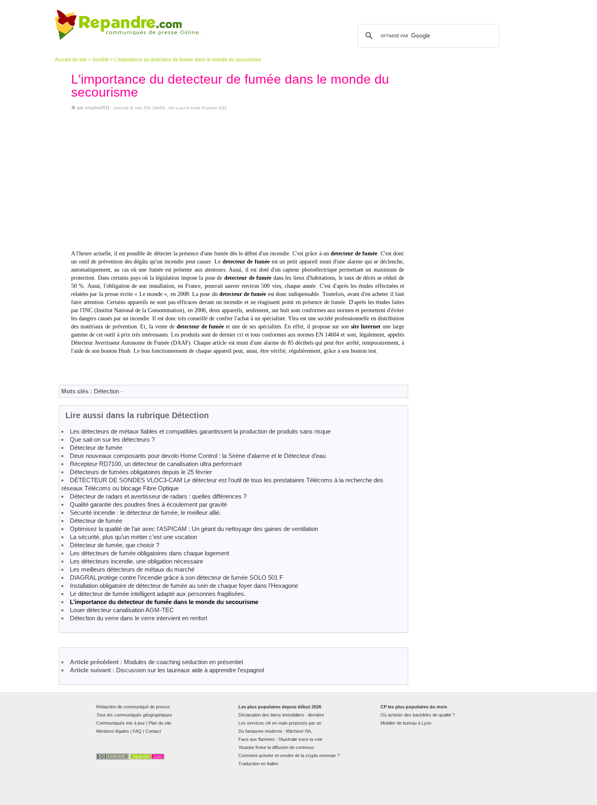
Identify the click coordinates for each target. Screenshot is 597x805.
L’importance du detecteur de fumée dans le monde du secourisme (164, 601)
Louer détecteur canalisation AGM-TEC (122, 609)
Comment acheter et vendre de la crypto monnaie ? (289, 755)
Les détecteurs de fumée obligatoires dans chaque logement (149, 553)
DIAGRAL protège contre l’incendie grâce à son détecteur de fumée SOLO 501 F (176, 577)
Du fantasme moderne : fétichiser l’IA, (275, 731)
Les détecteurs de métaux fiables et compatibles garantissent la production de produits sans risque (200, 431)
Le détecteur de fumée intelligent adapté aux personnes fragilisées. (158, 593)
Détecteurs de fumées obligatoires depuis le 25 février (141, 471)
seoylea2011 (97, 107)
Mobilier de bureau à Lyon (406, 723)
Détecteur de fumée (96, 447)
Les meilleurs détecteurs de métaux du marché (132, 569)
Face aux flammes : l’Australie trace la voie (280, 739)
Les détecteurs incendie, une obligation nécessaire (136, 561)
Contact (153, 731)
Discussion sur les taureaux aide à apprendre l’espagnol (190, 670)
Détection (106, 391)
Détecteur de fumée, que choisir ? (114, 545)
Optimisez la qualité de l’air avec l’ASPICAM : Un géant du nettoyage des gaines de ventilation (194, 528)
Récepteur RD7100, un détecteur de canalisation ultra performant (156, 463)
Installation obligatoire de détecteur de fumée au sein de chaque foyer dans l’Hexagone (184, 585)
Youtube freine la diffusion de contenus (276, 747)
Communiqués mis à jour (120, 723)
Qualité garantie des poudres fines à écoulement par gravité (148, 504)
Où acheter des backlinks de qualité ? (418, 714)
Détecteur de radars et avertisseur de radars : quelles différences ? (158, 496)
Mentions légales (112, 731)
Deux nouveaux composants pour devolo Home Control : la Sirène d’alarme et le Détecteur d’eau (198, 455)
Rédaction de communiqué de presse (133, 706)
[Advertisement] (237, 181)
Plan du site (160, 723)
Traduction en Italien (258, 763)
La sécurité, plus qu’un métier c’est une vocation (133, 536)
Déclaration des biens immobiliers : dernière (281, 714)
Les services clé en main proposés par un (279, 723)
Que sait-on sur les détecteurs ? (112, 439)
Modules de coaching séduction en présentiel (183, 661)
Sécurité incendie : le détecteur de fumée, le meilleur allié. (145, 512)
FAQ (137, 731)
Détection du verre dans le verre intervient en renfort (138, 618)
